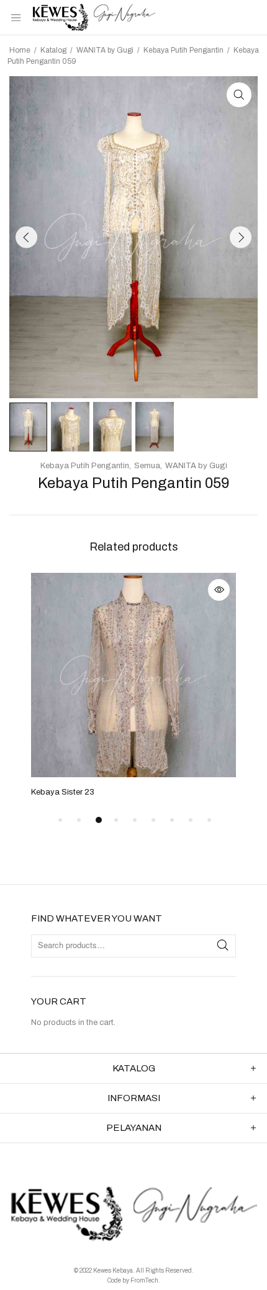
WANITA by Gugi (105, 50)
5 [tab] (135, 820)
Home (19, 50)
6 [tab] (153, 820)
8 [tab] (190, 820)
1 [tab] (60, 820)
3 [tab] (99, 820)
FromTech (144, 1280)
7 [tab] (172, 820)
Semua (147, 465)
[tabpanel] (133, 686)
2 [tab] (79, 820)
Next (240, 237)
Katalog (53, 50)
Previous (26, 237)
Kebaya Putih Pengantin (183, 50)
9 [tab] (209, 820)
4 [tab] (116, 820)
